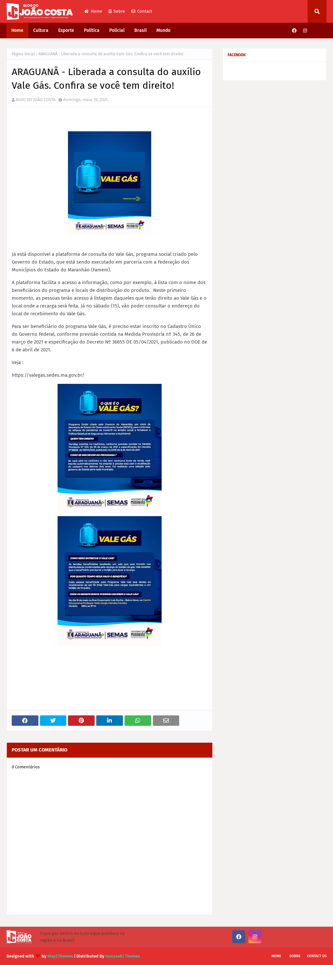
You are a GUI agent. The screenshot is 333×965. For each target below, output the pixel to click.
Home (96, 11)
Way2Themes (60, 956)
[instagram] (305, 31)
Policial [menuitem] (117, 30)
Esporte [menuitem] (66, 30)
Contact (144, 11)
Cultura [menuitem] (40, 30)
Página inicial (23, 54)
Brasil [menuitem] (140, 30)
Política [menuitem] (92, 30)
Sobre (119, 11)
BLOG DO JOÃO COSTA (35, 99)
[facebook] (294, 31)
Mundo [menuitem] (163, 30)
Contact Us (316, 956)
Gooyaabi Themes (122, 956)
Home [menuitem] (17, 30)
